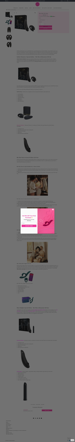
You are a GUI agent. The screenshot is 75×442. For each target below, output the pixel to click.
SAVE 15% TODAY (29, 225)
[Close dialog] (53, 209)
